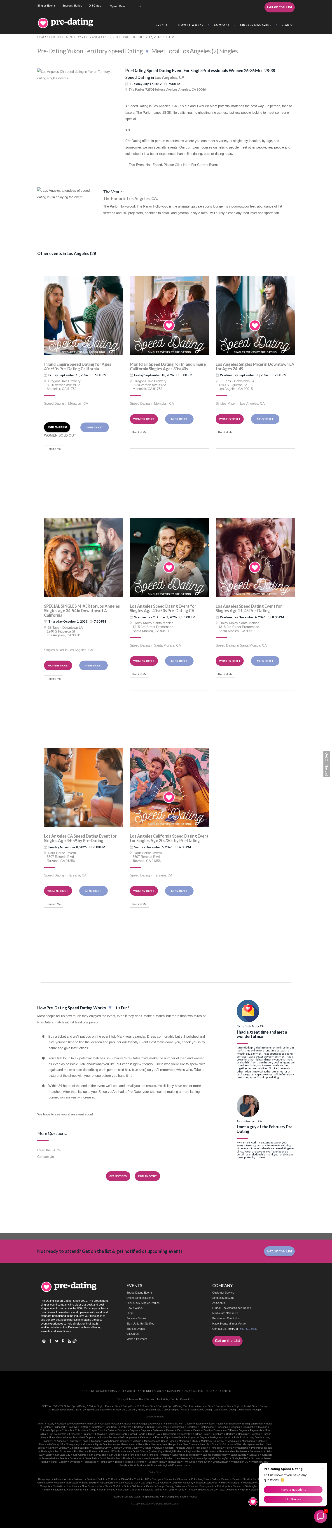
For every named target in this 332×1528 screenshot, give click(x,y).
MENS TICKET (95, 427)
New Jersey (72, 1486)
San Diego (114, 1454)
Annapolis (105, 1423)
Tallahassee (89, 1461)
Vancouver (204, 1461)
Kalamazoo (146, 1437)
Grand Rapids (137, 1434)
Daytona (145, 1430)
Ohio (126, 1486)
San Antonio (79, 1454)
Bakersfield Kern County (179, 1423)
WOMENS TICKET (143, 419)
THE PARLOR (126, 37)
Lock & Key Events (167, 1399)
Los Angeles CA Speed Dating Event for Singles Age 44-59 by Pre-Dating (80, 838)
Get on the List (279, 7)
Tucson (151, 1461)
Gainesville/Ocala (117, 1434)
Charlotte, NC (141, 1479)
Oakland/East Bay (79, 1447)
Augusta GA (147, 1423)
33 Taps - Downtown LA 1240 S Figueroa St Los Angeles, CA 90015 (235, 385)
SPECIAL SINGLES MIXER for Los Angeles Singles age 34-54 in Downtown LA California (82, 611)
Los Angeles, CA (170, 77)
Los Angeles (59, 1441)
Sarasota (267, 1454)
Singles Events (46, 5)
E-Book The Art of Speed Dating (231, 1308)
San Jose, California (129, 1489)
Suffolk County (59, 1461)
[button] (320, 1516)
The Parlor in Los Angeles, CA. (130, 198)
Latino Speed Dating (225, 1409)
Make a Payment (136, 1339)
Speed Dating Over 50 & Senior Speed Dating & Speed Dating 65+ (151, 1406)
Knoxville (176, 1437)
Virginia (244, 1489)
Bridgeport (59, 1427)
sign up (288, 24)
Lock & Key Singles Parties (142, 1303)
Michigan (235, 1482)
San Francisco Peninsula (155, 1454)
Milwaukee (233, 1441)
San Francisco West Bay (186, 1454)
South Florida (123, 1458)
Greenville (184, 1434)
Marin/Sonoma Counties (116, 1441)
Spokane (196, 1458)
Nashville (143, 1444)
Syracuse (75, 1461)
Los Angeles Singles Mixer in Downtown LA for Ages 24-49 (255, 366)
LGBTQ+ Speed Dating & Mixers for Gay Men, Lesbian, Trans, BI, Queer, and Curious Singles (127, 1409)
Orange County (131, 1447)
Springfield (209, 1458)
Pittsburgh (46, 1451)
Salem (48, 1454)
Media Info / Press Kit (225, 1313)
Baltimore (201, 1423)
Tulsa (162, 1461)
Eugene (243, 1430)
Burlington (96, 1427)
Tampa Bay (105, 1461)
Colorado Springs (49, 1430)
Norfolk (223, 1444)
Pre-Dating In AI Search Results (179, 1496)
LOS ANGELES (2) (98, 37)
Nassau (155, 1444)
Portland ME (108, 1451)
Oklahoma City (100, 1447)
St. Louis (170, 1489)
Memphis (184, 1441)
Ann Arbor (92, 1423)
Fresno (87, 1434)
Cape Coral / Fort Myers (118, 1427)
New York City (208, 1444)
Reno (199, 1451)
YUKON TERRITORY (65, 37)
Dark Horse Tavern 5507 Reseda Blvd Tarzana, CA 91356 (60, 857)
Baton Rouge (216, 1423)
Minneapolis (248, 1441)
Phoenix (237, 1486)
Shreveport (76, 1458)
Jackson (101, 1437)
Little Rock (240, 1437)
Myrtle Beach (102, 1444)
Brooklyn (72, 1427)
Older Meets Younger (249, 1409)
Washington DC (239, 1461)
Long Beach (255, 1437)
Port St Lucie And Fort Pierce (70, 1451)
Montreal (87, 1444)
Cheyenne (222, 1427)
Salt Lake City (62, 1454)
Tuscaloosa (174, 1461)
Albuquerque (64, 1423)
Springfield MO (240, 1458)
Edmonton (218, 1430)
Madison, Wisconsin (207, 1482)
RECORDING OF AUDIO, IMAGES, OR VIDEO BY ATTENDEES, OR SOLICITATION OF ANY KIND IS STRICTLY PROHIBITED (155, 1391)
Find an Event (147, 1176)
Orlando (147, 1447)
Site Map (150, 1399)
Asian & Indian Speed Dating (196, 1409)
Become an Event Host (226, 1318)
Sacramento (256, 1451)
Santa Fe (254, 1454)
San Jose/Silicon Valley (215, 1454)
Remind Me (54, 449)
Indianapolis (69, 1437)
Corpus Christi (97, 1430)
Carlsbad (139, 1427)
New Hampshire (171, 1444)
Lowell (85, 1441)
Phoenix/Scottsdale (261, 1447)
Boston (47, 1427)
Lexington (215, 1437)
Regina (190, 1451)
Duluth (206, 1430)
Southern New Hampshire (147, 1458)
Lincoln (227, 1437)
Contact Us (45, 1157)
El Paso (231, 1430)
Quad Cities (139, 1451)
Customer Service (223, 1292)
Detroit (197, 1430)
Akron (40, 1423)
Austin (159, 1423)
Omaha (116, 1447)
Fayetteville (256, 1430)
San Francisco (131, 1454)
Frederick (74, 1434)
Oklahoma (137, 1486)
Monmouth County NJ (51, 1444)
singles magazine (255, 24)
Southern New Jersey (176, 1458)
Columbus (80, 1430)
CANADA (126, 1479)
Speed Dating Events (139, 1292)
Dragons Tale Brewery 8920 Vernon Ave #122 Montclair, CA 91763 (62, 385)
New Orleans (190, 1444)
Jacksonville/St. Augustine (123, 1437)
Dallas (111, 1430)
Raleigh (46, 1489)
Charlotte (192, 1427)
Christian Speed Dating (61, 1409)
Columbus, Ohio (200, 1479)
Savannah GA (49, 1458)
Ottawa (158, 1447)
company (222, 24)
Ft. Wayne (99, 1434)
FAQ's (129, 1313)
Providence (123, 1451)
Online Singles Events (140, 1297)
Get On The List (327, 764)
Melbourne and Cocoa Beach (160, 1441)
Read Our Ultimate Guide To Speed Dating (136, 1496)
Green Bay (154, 1434)
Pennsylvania (206, 1486)
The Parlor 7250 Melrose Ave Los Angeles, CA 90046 (167, 89)
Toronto (140, 1461)
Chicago (235, 1427)
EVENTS (162, 24)
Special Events (135, 1328)
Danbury (122, 1430)
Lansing (188, 1437)
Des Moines (183, 1430)
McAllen (137, 1441)
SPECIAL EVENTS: (52, 1406)
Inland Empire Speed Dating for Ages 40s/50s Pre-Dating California (77, 366)
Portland (93, 1451)
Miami (195, 1441)
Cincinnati (248, 1427)
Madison (96, 1441)
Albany (50, 1423)
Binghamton (232, 1423)
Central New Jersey (158, 1427)
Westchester (137, 1465)
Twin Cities (189, 1461)
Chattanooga (207, 1427)
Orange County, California (171, 1486)
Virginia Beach (220, 1461)
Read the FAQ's (49, 1150)
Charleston (178, 1427)
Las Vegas (201, 1437)
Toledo (118, 1461)
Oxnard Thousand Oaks (178, 1447)
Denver (170, 1430)
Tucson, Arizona (206, 1489)
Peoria (228, 1447)
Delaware (158, 1430)
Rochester (241, 1451)
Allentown (78, 1423)
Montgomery (73, 1444)
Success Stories (72, 5)
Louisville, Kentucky (182, 1482)
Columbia (67, 1430)
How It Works (134, 1308)
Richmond (210, 1451)
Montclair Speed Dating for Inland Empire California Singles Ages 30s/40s (168, 366)
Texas (181, 1489)
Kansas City (161, 1437)
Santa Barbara (238, 1454)
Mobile (261, 1441)
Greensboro (169, 1434)
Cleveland (261, 1427)
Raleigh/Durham (174, 1451)
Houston (255, 1434)
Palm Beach (201, 1447)
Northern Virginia (57, 1447)
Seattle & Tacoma (152, 1489)
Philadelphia (241, 1447)
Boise (269, 1423)
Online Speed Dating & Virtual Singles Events (88, 1406)
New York (104, 1486)
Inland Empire (85, 1437)
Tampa (191, 1489)
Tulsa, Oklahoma (227, 1489)
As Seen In (219, 1303)
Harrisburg (217, 1434)
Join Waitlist (57, 427)
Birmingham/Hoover (252, 1423)
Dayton (134, 1430)
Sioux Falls (91, 1458)
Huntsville (54, 1437)
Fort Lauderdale (57, 1434)
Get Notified (118, 1176)
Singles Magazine (223, 1297)
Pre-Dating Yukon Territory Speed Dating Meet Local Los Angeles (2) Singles (137, 51)
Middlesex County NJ (212, 1441)
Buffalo (84, 1427)
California (113, 1479)
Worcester (182, 1465)
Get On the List (279, 1251)
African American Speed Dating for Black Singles (215, 1406)
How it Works (190, 24)
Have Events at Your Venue (229, 1323)
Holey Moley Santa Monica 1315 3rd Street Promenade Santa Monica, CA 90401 (151, 627)
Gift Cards (95, 5)
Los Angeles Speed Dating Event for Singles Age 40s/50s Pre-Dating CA (163, 608)
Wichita (151, 1465)
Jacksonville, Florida (110, 1482)
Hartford (230, 1434)
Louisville (74, 1441)
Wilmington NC (166, 1465)
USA (40, 37)
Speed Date (117, 6)
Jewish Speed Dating (255, 1406)
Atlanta (117, 1423)
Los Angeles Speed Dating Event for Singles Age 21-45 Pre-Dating (249, 608)
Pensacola (216, 1447)
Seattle (63, 1458)
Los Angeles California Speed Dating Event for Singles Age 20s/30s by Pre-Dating (169, 838)
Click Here (182, 165)
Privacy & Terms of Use (130, 1399)
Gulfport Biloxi (200, 1434)
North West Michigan (241, 1444)
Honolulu (243, 1434)
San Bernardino (97, 1454)
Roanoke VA (226, 1451)
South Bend (106, 1458)
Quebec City (155, 1451)
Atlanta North (131, 1423)
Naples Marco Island (123, 1444)
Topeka (129, 1461)
